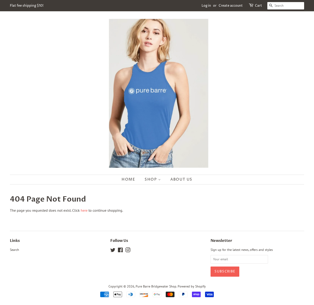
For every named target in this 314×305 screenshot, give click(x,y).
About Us (181, 179)
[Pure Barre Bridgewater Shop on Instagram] (127, 251)
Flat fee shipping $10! (26, 5)
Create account (231, 5)
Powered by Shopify (192, 286)
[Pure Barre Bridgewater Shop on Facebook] (120, 251)
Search (14, 250)
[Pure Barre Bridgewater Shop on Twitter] (112, 251)
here (84, 210)
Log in (206, 5)
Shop (151, 179)
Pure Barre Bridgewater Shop (156, 286)
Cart (258, 5)
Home (128, 179)
